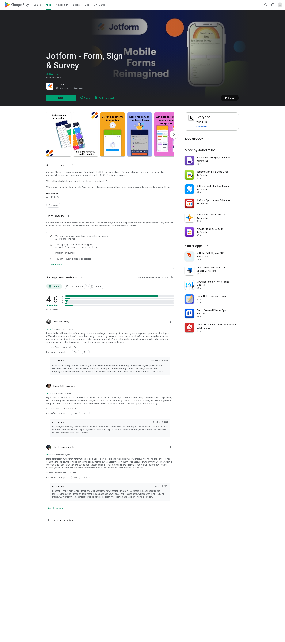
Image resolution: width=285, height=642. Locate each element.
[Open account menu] (280, 4)
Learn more (201, 126)
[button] (58, 134)
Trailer (229, 98)
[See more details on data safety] (56, 264)
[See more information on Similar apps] (206, 245)
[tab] (37, 5)
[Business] (53, 205)
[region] (87, 86)
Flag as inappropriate (59, 520)
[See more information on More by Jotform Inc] (219, 150)
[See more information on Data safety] (68, 216)
